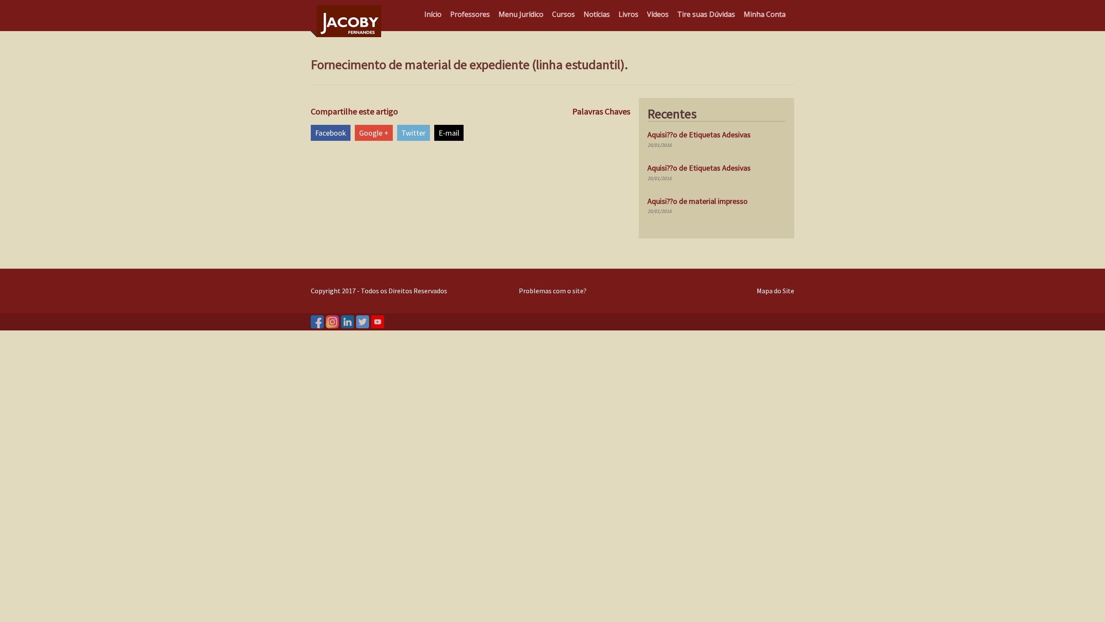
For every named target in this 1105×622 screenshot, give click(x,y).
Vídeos (658, 14)
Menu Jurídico (521, 14)
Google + (373, 133)
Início (433, 14)
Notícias (597, 14)
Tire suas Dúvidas (706, 14)
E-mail (449, 133)
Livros (628, 14)
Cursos (563, 14)
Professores (470, 14)
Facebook (330, 133)
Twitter (413, 133)
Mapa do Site (775, 290)
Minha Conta (765, 14)
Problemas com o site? (553, 290)
